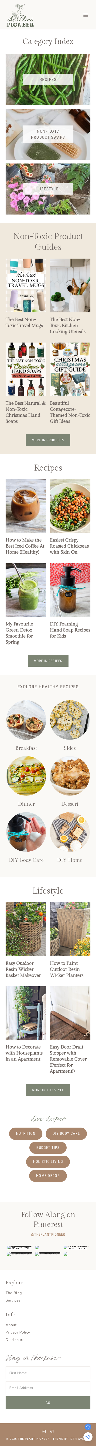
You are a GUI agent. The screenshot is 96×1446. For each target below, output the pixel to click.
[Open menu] (85, 15)
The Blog (14, 1292)
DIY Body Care (26, 860)
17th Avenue (79, 1438)
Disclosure (15, 1339)
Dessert (69, 804)
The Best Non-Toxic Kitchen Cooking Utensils (68, 325)
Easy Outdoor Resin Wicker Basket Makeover (23, 969)
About (11, 1324)
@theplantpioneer (48, 1234)
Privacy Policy (18, 1332)
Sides (70, 748)
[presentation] (26, 285)
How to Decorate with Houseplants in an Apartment (24, 1053)
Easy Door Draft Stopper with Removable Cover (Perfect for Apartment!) (68, 1059)
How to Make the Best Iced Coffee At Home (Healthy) (25, 546)
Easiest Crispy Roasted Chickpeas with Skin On (69, 546)
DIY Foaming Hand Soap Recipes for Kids (70, 630)
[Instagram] (44, 1431)
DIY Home (69, 860)
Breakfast (26, 748)
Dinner (26, 804)
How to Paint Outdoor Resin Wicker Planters (66, 969)
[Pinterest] (51, 1431)
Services (13, 1300)
